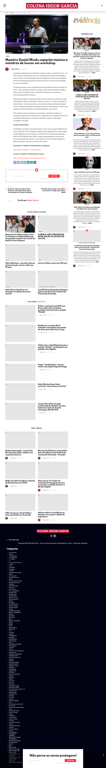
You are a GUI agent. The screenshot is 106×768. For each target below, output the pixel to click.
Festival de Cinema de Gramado (47, 286)
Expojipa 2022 (12, 670)
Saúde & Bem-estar (14, 577)
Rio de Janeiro (12, 589)
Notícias (8, 286)
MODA (10, 626)
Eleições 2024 (12, 692)
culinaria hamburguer (14, 722)
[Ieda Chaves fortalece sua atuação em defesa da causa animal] (20, 279)
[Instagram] (51, 535)
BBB (10, 745)
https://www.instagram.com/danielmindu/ (27, 150)
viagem (11, 554)
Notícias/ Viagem (13, 607)
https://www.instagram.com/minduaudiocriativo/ (29, 158)
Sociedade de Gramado (15, 572)
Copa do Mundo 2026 (14, 725)
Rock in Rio (12, 587)
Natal (10, 619)
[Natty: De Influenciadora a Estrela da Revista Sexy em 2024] (20, 470)
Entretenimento (13, 690)
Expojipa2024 (12, 669)
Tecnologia (12, 569)
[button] (102, 6)
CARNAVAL (12, 735)
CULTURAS (12, 715)
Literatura (11, 632)
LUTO (7, 260)
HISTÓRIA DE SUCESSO (15, 644)
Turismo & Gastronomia (15, 562)
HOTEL (11, 642)
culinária (11, 724)
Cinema (11, 730)
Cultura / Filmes (13, 719)
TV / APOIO (12, 559)
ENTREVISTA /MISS (14, 687)
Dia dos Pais (12, 705)
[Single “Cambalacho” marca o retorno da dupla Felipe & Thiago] (20, 372)
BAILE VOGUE (12, 747)
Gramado (11, 647)
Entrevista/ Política (14, 685)
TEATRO (11, 571)
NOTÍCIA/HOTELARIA (14, 611)
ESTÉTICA (11, 680)
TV (9, 561)
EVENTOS (11, 677)
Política (8, 231)
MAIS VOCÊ (12, 629)
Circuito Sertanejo (13, 729)
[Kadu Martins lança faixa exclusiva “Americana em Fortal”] (20, 391)
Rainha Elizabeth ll (13, 599)
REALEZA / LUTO (13, 597)
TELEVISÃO (12, 567)
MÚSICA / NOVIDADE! (14, 621)
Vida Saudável (12, 552)
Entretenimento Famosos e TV (17, 689)
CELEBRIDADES (13, 732)
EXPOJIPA (11, 672)
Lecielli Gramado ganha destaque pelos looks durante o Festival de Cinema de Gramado (53, 292)
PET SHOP (11, 602)
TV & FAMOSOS (13, 557)
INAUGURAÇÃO (13, 639)
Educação (11, 695)
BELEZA (11, 744)
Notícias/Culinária (13, 606)
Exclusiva (11, 675)
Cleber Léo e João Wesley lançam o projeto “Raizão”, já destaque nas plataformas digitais (53, 347)
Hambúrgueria (12, 645)
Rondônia (11, 584)
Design (11, 714)
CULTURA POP (12, 717)
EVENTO (11, 679)
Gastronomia (12, 652)
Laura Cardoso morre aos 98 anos (52, 263)
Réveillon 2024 (13, 592)
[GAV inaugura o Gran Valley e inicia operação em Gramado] (20, 502)
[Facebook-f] (54, 535)
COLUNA (11, 727)
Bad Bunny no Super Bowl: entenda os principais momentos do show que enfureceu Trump (52, 328)
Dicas (10, 702)
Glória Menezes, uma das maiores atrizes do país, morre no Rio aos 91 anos (20, 265)
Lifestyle (11, 634)
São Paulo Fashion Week (15, 581)
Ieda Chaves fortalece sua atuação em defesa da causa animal (17, 292)
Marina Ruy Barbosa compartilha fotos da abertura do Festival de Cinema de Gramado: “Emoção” (52, 453)
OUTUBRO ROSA (13, 604)
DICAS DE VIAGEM (13, 700)
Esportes (11, 682)
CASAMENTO (12, 734)
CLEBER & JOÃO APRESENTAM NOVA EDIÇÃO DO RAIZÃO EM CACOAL (51, 237)
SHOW (40, 231)
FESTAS (11, 660)
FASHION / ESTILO (13, 665)
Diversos (11, 699)
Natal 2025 (12, 616)
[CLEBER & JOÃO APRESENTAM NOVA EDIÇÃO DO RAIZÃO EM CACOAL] (53, 224)
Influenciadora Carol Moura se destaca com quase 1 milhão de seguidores (51, 515)
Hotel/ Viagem (12, 640)
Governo (11, 649)
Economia (11, 697)
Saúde (10, 579)
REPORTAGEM (12, 596)
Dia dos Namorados (14, 710)
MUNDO (11, 624)
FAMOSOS (11, 667)
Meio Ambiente (13, 627)
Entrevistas (12, 684)
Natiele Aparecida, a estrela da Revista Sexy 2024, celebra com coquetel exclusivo (19, 453)
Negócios (11, 614)
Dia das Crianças (13, 712)
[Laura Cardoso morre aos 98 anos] (53, 252)
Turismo (11, 564)
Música (42, 302)
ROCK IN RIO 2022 (13, 586)
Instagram (11, 637)
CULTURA (11, 720)
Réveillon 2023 (13, 594)
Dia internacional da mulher (16, 704)
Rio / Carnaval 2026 (14, 591)
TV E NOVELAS (13, 556)
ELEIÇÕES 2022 (13, 694)
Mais (93, 72)
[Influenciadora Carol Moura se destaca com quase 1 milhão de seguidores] (53, 502)
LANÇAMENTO (13, 636)
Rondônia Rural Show (14, 582)
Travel (10, 566)
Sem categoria (13, 576)
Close (103, 754)
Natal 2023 (12, 617)
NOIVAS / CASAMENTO (15, 612)
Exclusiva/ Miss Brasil (14, 674)
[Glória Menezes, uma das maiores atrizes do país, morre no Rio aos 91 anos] (20, 252)
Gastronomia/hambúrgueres (16, 650)
